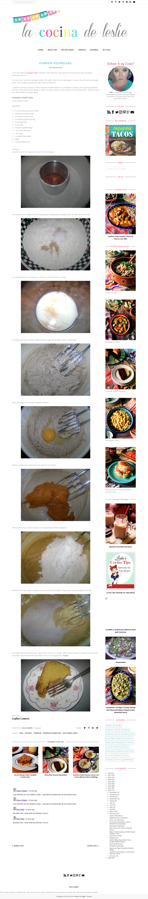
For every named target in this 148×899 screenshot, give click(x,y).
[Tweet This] (84, 728)
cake (21, 733)
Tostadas (110, 755)
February (113, 813)
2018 (109, 773)
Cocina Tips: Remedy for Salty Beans (120, 593)
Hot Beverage (118, 743)
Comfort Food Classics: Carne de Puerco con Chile (120, 237)
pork (126, 734)
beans (108, 743)
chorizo (130, 743)
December (113, 792)
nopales (109, 760)
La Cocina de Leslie (67, 896)
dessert (28, 733)
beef (120, 738)
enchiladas (110, 751)
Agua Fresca (111, 738)
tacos (119, 734)
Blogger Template (86, 896)
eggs (108, 747)
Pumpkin (37, 733)
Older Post (92, 846)
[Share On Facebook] (89, 728)
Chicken (118, 726)
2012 (109, 786)
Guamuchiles (121, 662)
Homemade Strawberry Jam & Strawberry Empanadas (120, 823)
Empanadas (128, 760)
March (112, 811)
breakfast (110, 734)
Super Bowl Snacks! (116, 844)
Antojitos (116, 747)
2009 (109, 858)
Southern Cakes (32, 73)
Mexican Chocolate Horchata (120, 547)
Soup (132, 734)
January (112, 856)
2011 (109, 788)
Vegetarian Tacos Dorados (119, 818)
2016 (109, 777)
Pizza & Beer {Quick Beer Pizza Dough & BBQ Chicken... (120, 841)
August (112, 801)
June (111, 805)
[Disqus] (55, 814)
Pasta (118, 755)
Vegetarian (125, 730)
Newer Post (19, 846)
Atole (125, 755)
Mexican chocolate (125, 751)
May (111, 807)
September (113, 799)
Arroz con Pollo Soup (117, 820)
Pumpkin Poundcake (52, 733)
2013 (109, 784)
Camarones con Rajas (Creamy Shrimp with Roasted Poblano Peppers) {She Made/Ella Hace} (120, 709)
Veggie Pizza (114, 838)
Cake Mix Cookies (116, 836)
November (113, 794)
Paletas (118, 760)
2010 (109, 790)
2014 (109, 782)
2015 (109, 779)
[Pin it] (97, 728)
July (111, 803)
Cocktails (128, 738)
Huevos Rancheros (116, 816)
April (111, 809)
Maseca (125, 747)
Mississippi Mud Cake (117, 826)
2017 (109, 775)
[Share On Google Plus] (93, 728)
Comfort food (112, 730)
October (112, 796)
